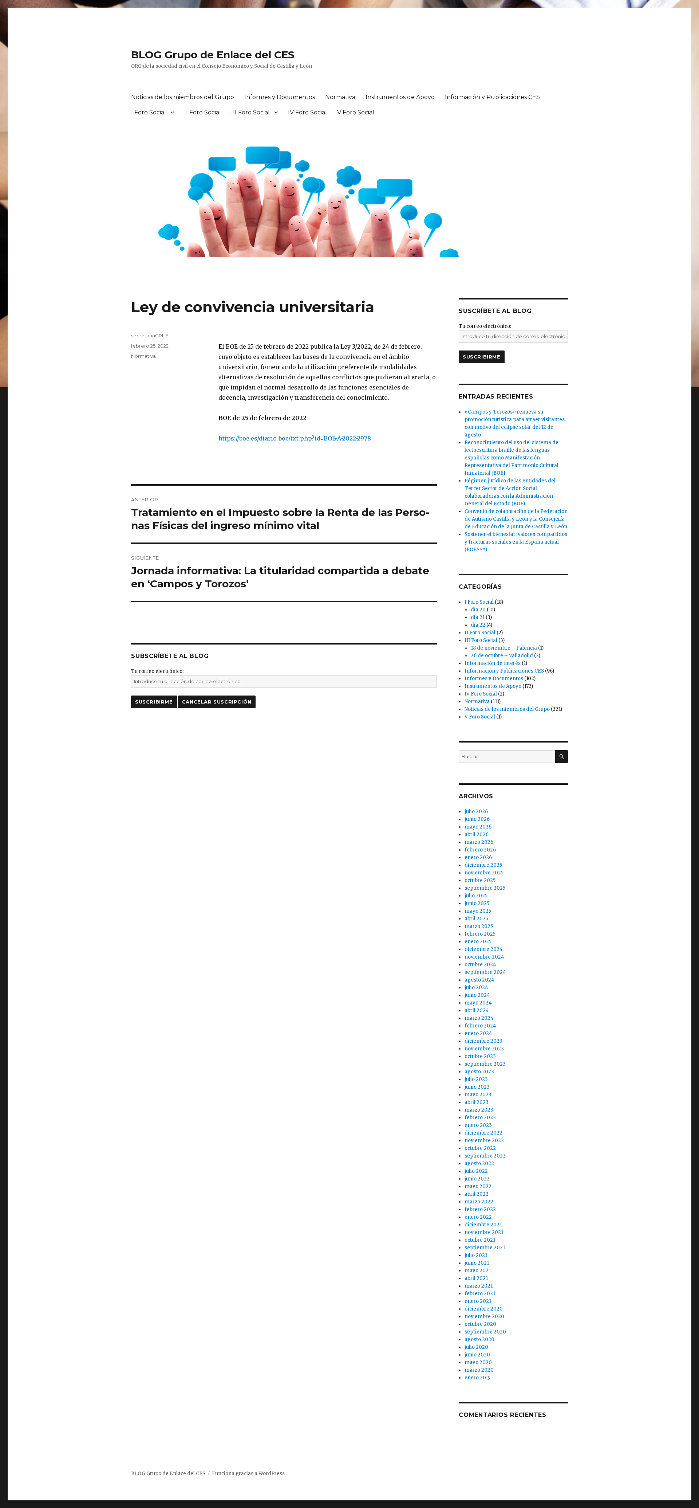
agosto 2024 (479, 980)
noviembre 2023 (484, 1049)
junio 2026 (477, 819)
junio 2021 (477, 1263)
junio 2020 (477, 1355)
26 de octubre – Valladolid (502, 656)
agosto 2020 (479, 1339)
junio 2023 (477, 1087)
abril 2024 (477, 1010)
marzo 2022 (479, 1202)
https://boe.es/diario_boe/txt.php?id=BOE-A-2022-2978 (294, 438)
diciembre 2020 (484, 1309)
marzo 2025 (479, 926)
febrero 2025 (480, 934)
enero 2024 (478, 1033)
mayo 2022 (478, 1186)
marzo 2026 (479, 842)
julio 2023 (476, 1079)
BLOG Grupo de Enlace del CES (213, 54)
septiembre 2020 (485, 1332)
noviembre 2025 (484, 873)
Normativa (340, 97)
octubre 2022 (480, 1148)
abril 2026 (477, 834)
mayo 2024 (478, 1003)
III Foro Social (250, 112)
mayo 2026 (478, 827)
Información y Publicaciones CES (492, 97)
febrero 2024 (480, 1026)
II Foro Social (202, 112)
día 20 (478, 610)
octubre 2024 (480, 964)
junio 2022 (477, 1179)
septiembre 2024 (485, 972)
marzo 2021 (479, 1286)
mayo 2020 (478, 1362)
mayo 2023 (478, 1095)
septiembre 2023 (485, 1064)
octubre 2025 (480, 880)
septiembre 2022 (485, 1156)
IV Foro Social (307, 112)
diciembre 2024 (484, 949)
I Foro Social (148, 112)
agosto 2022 (479, 1163)
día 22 (478, 625)
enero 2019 (477, 1378)
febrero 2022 (480, 1209)
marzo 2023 (479, 1110)
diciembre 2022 (483, 1133)
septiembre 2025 (485, 888)
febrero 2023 (480, 1118)
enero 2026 (478, 857)
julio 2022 (476, 1171)
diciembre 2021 (483, 1225)
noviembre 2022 (484, 1140)
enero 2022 (478, 1217)
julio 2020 (476, 1347)
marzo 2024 (479, 1018)
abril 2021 (476, 1278)
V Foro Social (355, 112)
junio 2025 (477, 903)
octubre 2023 (480, 1056)
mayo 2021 (478, 1271)
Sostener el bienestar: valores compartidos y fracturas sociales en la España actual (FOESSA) (516, 542)
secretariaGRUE (150, 335)
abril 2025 (476, 919)
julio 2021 (476, 1255)
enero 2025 (478, 942)
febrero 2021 (480, 1293)
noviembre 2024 (484, 957)
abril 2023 (477, 1102)
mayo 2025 (478, 911)
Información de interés (493, 663)
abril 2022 (477, 1194)
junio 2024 (477, 995)
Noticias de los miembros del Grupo (182, 97)
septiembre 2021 (485, 1248)
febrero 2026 (480, 850)
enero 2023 (478, 1125)
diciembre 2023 (483, 1041)
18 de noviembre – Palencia (504, 648)
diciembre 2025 (483, 865)
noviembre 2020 (484, 1316)
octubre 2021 (480, 1240)
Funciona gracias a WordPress (248, 1473)
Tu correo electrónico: (157, 671)
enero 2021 (478, 1301)
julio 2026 (476, 811)
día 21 (478, 617)
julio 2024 (476, 987)
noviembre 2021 (484, 1232)
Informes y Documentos (279, 97)
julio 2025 (476, 896)
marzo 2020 (479, 1370)
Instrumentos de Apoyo (400, 97)
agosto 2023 (479, 1072)
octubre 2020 (480, 1324)
